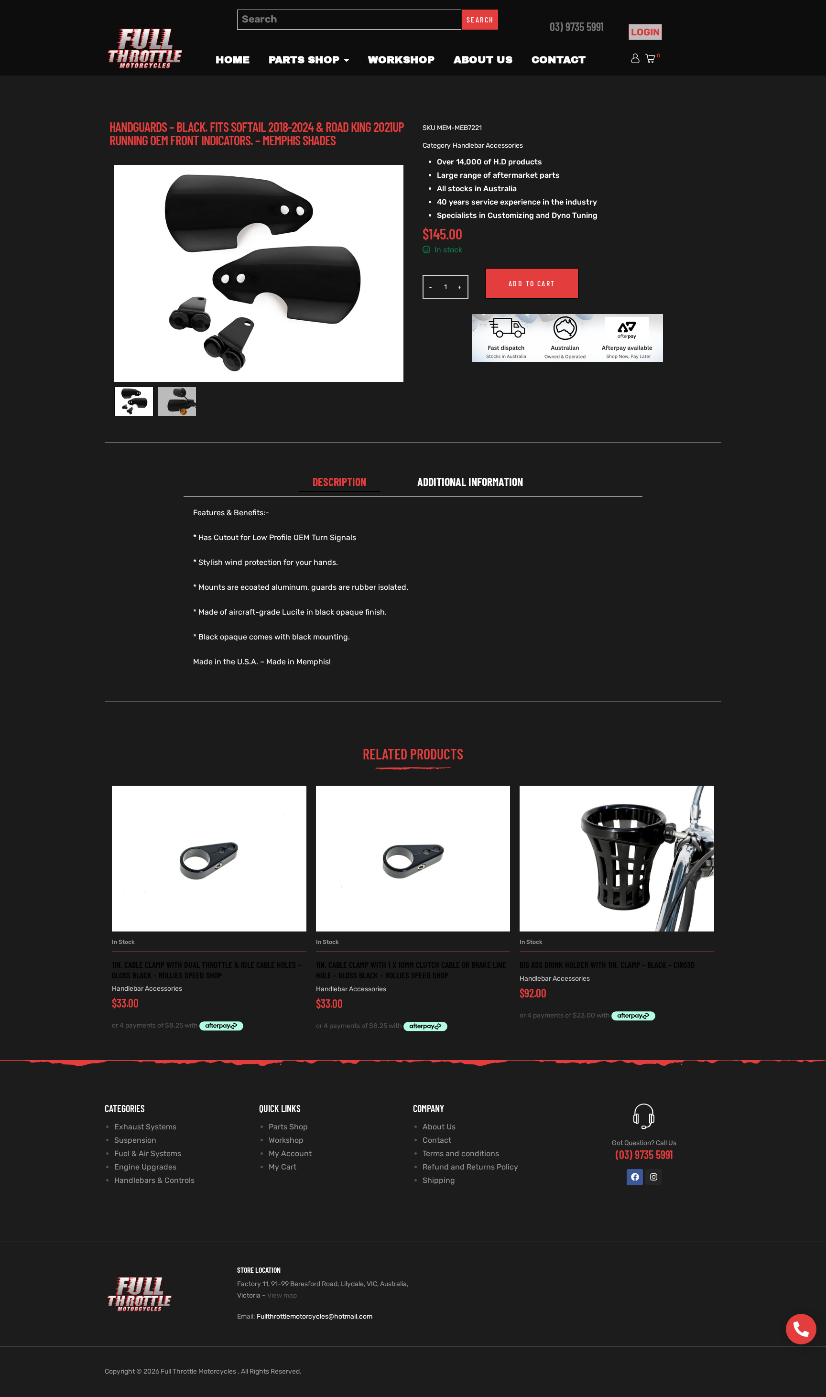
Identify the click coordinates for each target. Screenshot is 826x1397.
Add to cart (532, 283)
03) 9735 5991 (577, 26)
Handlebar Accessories (488, 145)
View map (282, 1295)
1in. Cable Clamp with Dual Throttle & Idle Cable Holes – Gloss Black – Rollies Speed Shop (206, 969)
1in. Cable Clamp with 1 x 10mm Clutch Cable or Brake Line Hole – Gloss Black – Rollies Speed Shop (411, 969)
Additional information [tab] (470, 481)
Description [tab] (339, 481)
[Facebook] (635, 1177)
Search (480, 19)
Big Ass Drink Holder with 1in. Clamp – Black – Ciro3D (607, 964)
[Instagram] (653, 1177)
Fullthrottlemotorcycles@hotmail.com (314, 1316)
